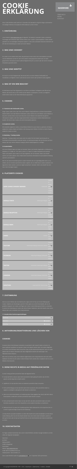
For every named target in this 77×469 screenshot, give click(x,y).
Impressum (28, 466)
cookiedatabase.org (23, 455)
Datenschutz (36, 466)
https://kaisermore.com (16, 37)
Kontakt (48, 466)
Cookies (43, 466)
